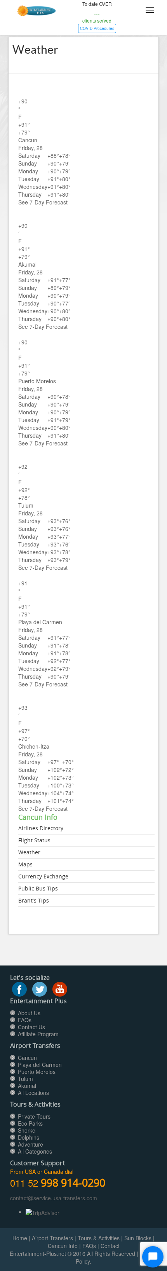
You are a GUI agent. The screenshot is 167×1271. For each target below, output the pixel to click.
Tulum (25, 1078)
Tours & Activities (99, 1238)
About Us (29, 1013)
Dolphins (28, 1137)
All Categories (35, 1151)
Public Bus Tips (38, 888)
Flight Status (34, 840)
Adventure (30, 1144)
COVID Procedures (97, 28)
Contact (110, 1246)
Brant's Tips (33, 900)
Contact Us (31, 1027)
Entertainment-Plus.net (39, 1253)
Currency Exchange (43, 876)
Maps (25, 864)
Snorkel (27, 1130)
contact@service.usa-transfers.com (53, 1198)
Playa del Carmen (40, 1064)
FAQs (24, 1020)
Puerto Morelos (37, 1071)
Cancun (27, 1057)
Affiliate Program (38, 1034)
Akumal (27, 1085)
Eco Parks (30, 1123)
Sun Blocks (137, 1238)
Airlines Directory (40, 828)
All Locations (33, 1092)
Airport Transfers (52, 1238)
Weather (29, 852)
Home (19, 1238)
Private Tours (34, 1116)
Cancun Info (63, 1246)
